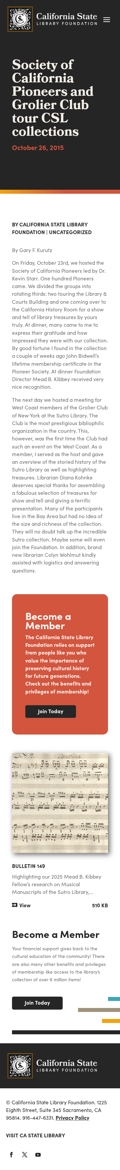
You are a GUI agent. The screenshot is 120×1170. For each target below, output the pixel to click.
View (25, 905)
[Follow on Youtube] (38, 1154)
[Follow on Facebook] (11, 1154)
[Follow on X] (24, 1154)
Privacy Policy (72, 1117)
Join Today (50, 711)
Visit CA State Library (35, 1135)
